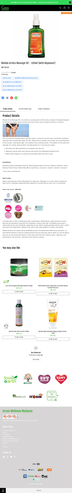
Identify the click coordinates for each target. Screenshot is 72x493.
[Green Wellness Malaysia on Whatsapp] (15, 457)
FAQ (3, 445)
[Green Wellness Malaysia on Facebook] (4, 457)
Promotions (4, 74)
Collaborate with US (8, 436)
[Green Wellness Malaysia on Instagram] (7, 457)
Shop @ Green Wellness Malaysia (11, 438)
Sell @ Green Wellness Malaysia (11, 441)
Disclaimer (32, 484)
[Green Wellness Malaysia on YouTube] (11, 457)
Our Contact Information (9, 430)
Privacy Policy (39, 484)
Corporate (5, 443)
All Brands (5, 447)
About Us (5, 432)
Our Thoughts (6, 434)
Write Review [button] (36, 359)
